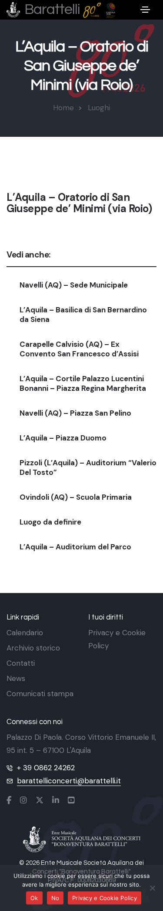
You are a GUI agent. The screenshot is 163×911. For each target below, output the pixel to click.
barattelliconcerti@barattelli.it (69, 781)
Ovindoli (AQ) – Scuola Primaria (76, 497)
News (16, 678)
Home (63, 107)
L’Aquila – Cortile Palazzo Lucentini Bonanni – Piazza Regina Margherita (83, 383)
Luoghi (99, 107)
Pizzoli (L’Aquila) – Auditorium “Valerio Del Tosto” (88, 467)
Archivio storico (33, 648)
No (55, 897)
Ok (34, 897)
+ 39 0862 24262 (46, 767)
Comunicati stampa (40, 693)
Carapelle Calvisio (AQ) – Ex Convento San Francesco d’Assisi (79, 349)
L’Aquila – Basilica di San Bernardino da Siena (83, 314)
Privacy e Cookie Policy (104, 897)
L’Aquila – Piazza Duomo (63, 438)
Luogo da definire (50, 522)
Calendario (25, 632)
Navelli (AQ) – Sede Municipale (74, 285)
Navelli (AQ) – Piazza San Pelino (75, 413)
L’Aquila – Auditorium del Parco (75, 547)
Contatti (21, 663)
